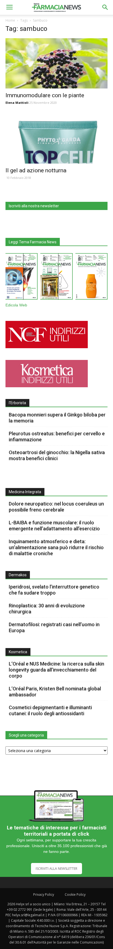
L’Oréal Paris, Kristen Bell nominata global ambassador (55, 691)
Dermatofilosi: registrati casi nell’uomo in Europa (54, 627)
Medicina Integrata (25, 492)
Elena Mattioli (17, 102)
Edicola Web (16, 305)
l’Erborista (17, 403)
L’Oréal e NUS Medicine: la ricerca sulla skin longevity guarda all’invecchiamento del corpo (56, 670)
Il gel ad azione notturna (35, 170)
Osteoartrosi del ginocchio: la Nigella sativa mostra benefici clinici (57, 455)
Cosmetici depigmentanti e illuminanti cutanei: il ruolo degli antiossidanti (50, 710)
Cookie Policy (75, 894)
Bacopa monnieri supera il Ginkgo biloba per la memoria (57, 418)
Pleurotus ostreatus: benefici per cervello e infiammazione (57, 436)
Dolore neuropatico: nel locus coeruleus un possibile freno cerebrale (56, 507)
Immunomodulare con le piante (44, 95)
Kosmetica (18, 652)
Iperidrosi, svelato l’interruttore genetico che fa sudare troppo (54, 590)
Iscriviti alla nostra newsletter (34, 206)
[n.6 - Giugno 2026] (91, 277)
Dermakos (18, 575)
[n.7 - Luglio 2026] (56, 277)
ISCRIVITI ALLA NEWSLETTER (56, 868)
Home (10, 20)
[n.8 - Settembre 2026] (21, 277)
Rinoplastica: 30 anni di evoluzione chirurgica (47, 608)
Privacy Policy (43, 894)
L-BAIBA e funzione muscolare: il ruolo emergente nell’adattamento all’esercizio (54, 525)
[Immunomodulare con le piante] (56, 63)
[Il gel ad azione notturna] (56, 139)
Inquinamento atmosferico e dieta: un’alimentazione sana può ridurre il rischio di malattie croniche (56, 547)
